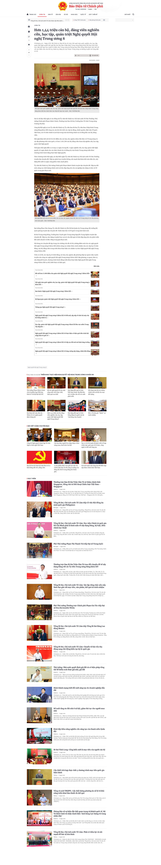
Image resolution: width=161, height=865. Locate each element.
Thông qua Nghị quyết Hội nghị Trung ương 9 (49, 307)
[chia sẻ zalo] (29, 32)
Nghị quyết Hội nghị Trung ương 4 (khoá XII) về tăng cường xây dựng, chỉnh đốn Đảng (62, 351)
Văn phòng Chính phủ (95, 20)
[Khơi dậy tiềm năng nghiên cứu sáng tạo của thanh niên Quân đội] (39, 736)
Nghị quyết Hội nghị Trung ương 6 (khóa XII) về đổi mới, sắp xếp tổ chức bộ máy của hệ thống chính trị (62, 316)
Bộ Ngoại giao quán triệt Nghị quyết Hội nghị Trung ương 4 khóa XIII (57, 299)
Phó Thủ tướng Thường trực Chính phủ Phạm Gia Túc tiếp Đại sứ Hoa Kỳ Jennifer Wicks (79, 607)
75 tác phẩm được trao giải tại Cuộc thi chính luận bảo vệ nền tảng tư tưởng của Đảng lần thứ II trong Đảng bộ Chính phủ (66, 468)
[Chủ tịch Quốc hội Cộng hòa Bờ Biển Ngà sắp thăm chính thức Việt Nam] (93, 457)
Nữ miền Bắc (95, 55)
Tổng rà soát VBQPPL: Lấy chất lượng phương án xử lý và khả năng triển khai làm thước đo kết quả (79, 792)
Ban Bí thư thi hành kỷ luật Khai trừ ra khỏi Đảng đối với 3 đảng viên (38, 466)
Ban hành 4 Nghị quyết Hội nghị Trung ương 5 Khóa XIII (53, 291)
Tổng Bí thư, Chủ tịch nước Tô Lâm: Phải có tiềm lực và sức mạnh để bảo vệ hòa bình (78, 833)
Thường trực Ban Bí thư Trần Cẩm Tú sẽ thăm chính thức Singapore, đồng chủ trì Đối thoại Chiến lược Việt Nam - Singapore (77, 484)
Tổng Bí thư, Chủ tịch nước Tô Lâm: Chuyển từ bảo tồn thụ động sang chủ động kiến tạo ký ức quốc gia (78, 648)
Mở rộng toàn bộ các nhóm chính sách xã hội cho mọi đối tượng (96, 392)
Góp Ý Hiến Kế (93, 14)
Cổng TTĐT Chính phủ (80, 20)
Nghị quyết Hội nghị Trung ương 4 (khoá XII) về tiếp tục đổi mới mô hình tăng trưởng (62, 342)
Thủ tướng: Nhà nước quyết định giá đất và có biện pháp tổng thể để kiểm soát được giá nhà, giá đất (79, 668)
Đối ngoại (56, 507)
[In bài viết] (29, 45)
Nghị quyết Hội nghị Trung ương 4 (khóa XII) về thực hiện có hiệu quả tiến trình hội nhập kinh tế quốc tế (62, 334)
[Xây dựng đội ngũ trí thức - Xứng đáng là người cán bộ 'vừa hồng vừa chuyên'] (77, 405)
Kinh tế (50, 14)
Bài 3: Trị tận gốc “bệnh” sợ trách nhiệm (96, 414)
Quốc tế (83, 14)
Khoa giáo (74, 14)
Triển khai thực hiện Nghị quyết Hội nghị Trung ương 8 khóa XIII (61, 374)
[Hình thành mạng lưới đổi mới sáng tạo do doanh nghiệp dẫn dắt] (39, 695)
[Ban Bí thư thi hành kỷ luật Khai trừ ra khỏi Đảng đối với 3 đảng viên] (39, 457)
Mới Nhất (127, 14)
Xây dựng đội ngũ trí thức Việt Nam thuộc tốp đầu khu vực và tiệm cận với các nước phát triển (76, 393)
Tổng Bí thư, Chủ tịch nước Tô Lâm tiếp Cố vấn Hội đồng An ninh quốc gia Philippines (78, 504)
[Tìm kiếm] (133, 14)
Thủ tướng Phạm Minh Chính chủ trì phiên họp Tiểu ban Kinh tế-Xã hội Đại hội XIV (36, 392)
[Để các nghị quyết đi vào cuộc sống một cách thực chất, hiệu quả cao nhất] (56, 383)
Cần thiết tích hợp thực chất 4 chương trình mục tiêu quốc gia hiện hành (79, 771)
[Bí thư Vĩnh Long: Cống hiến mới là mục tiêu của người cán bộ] (39, 756)
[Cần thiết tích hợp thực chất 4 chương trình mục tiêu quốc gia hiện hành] (39, 777)
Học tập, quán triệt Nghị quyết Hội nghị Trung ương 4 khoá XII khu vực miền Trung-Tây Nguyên (62, 325)
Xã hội (66, 14)
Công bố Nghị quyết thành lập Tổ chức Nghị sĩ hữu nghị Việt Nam (38, 444)
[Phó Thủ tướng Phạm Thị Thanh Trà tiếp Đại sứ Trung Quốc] (39, 550)
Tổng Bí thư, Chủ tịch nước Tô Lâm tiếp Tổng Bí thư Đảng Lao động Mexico (79, 627)
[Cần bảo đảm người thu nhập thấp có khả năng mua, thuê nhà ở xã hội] (66, 434)
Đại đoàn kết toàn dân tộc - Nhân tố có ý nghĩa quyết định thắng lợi (35, 415)
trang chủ (32, 14)
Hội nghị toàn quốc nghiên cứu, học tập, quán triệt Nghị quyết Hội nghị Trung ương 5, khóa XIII (62, 283)
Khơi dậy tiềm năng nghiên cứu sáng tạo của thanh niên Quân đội (79, 730)
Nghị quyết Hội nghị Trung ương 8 (37, 367)
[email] (104, 20)
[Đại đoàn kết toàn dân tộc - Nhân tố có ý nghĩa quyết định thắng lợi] (36, 405)
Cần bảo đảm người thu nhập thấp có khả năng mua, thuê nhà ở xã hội (66, 444)
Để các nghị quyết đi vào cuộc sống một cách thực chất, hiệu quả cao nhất (56, 392)
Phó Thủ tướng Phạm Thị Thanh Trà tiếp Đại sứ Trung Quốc (78, 544)
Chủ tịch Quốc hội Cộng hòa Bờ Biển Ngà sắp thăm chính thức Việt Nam (93, 466)
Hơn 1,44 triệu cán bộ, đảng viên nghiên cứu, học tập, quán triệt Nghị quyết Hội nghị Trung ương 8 (55, 416)
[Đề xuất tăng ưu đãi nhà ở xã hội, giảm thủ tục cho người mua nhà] (39, 715)
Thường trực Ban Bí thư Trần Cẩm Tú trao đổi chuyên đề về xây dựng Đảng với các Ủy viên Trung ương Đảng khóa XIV (80, 565)
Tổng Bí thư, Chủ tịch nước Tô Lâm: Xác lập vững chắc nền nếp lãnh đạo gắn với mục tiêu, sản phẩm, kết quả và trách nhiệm (80, 586)
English (90, 9)
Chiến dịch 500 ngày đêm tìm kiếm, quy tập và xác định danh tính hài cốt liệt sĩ (47, 20)
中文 (95, 9)
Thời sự (55, 590)
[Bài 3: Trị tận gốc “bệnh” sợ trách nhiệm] (97, 405)
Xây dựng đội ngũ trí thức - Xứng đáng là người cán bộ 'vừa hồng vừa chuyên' (76, 415)
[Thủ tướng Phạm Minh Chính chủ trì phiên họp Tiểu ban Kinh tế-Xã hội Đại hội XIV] (36, 383)
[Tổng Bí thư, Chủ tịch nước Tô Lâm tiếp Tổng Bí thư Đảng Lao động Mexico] (39, 633)
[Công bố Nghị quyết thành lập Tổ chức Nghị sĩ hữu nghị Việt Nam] (39, 434)
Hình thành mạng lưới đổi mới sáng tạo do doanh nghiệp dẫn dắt (79, 689)
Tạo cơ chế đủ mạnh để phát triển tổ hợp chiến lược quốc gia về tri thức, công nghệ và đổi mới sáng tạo (93, 445)
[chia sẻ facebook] (29, 27)
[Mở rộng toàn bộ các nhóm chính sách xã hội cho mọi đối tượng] (97, 383)
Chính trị (42, 14)
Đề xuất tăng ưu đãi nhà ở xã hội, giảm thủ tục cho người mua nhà (79, 709)
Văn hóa (58, 14)
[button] (66, 20)
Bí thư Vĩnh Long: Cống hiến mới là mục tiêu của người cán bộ (79, 750)
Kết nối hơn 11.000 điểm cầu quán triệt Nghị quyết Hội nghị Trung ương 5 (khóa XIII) (62, 273)
